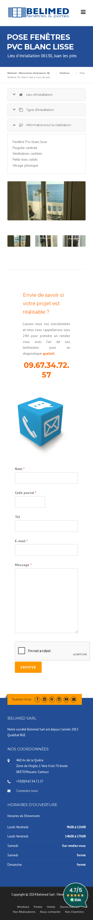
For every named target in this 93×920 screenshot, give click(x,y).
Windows (23, 906)
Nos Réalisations (24, 911)
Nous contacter (50, 911)
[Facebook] (37, 699)
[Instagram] (59, 699)
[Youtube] (66, 699)
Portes (38, 906)
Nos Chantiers (74, 911)
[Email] (73, 699)
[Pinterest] (52, 699)
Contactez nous (27, 791)
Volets (51, 906)
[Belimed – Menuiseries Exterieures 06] (38, 12)
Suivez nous (21, 699)
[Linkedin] (44, 699)
